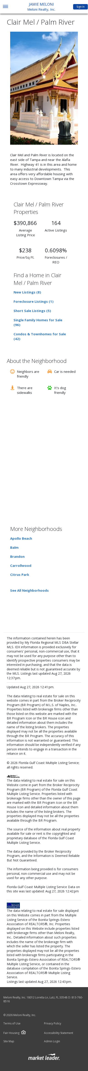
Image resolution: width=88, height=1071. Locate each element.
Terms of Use (12, 1023)
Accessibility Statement (58, 1033)
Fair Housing (11, 1033)
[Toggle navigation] (5, 6)
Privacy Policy (52, 1023)
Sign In (80, 7)
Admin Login (52, 1041)
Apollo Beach (21, 538)
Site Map (8, 1041)
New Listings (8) (27, 292)
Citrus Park (19, 574)
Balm (14, 547)
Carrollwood (20, 565)
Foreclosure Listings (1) (33, 301)
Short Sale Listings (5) (32, 310)
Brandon (17, 556)
